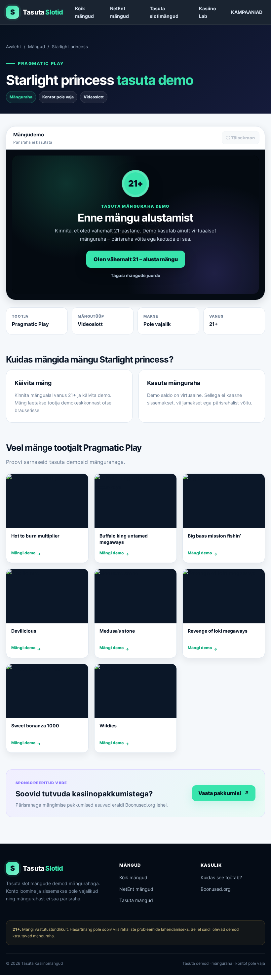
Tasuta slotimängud (164, 12)
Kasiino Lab (207, 12)
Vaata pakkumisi (223, 793)
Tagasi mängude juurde (135, 275)
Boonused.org (216, 889)
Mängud (36, 46)
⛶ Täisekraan (240, 137)
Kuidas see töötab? (221, 877)
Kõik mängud (84, 12)
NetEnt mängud (119, 12)
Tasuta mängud (136, 900)
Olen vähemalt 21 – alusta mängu (136, 259)
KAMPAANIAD (246, 12)
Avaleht (13, 46)
